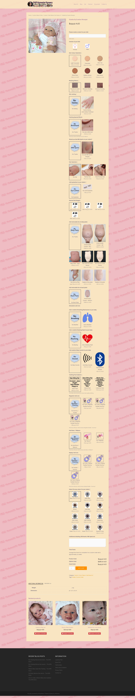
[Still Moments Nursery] (40, 4)
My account (97, 4)
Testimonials (58, 665)
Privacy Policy (58, 670)
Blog (81, 4)
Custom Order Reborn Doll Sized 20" (52, 15)
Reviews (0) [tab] (48, 583)
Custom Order (79, 577)
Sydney (51, 693)
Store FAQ (58, 662)
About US (76, 4)
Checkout (90, 4)
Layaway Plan (59, 659)
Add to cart (81, 568)
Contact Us (104, 4)
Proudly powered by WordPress (35, 693)
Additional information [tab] (35, 583)
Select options (41, 633)
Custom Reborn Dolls (37, 15)
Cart (85, 4)
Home (29, 15)
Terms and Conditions (61, 667)
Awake (74, 577)
